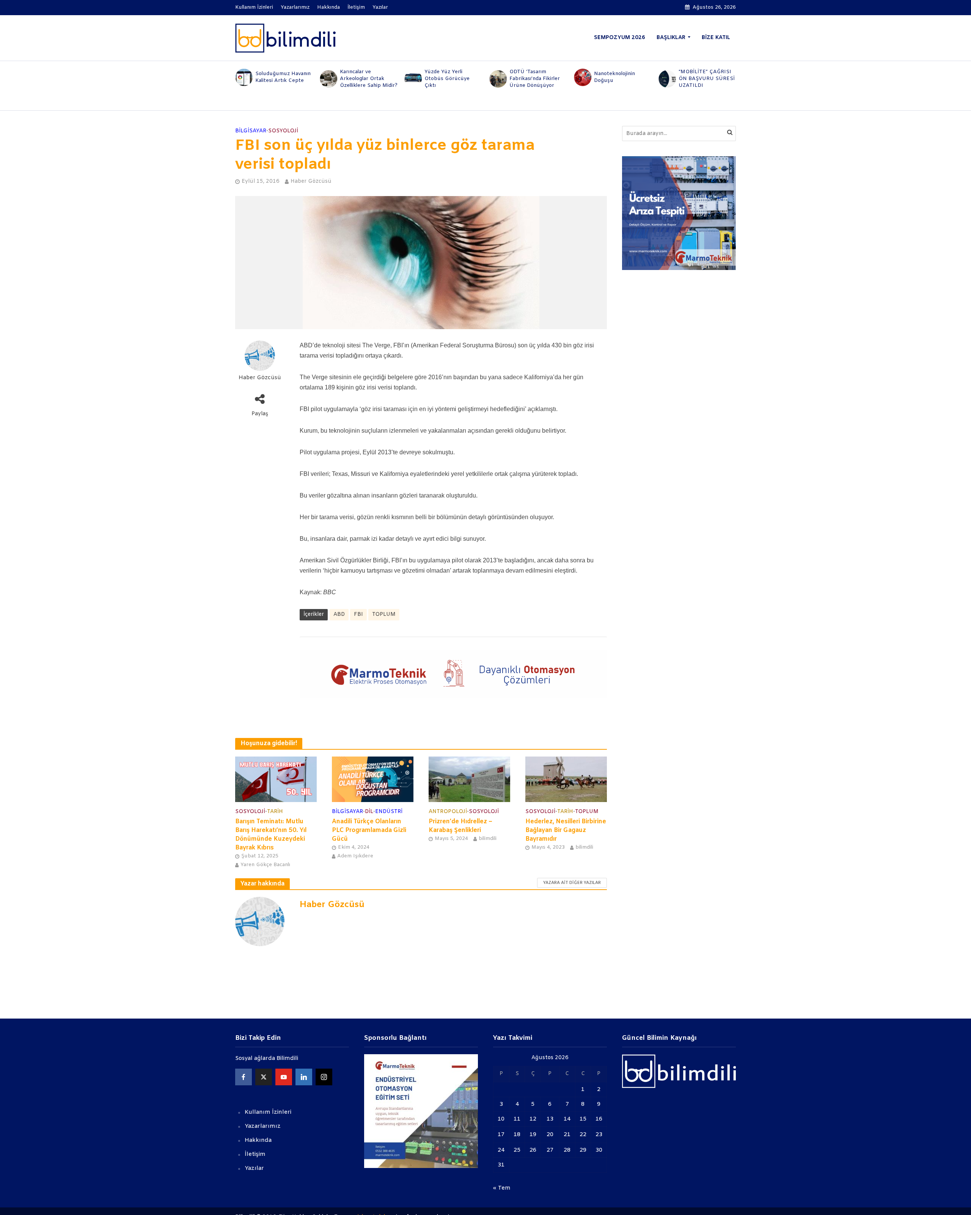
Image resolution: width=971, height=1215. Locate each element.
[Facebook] (243, 1077)
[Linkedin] (303, 1077)
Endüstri (388, 811)
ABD (339, 614)
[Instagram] (324, 1077)
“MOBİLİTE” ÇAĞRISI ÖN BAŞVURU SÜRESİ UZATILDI (707, 79)
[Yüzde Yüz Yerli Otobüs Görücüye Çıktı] (413, 79)
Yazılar (380, 7)
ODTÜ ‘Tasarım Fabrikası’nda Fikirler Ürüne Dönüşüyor (534, 79)
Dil (369, 811)
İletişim (356, 7)
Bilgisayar (250, 131)
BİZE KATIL (716, 37)
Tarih (275, 811)
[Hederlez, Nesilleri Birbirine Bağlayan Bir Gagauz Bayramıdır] (566, 779)
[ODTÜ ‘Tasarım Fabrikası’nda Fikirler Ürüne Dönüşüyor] (497, 79)
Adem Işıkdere (355, 856)
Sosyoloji (283, 131)
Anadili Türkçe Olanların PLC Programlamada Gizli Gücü (369, 830)
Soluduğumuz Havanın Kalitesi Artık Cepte (283, 77)
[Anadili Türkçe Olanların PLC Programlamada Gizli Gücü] (372, 779)
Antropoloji (448, 811)
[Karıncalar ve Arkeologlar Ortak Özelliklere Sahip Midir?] (328, 79)
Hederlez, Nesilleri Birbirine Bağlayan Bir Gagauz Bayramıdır (565, 830)
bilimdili (487, 838)
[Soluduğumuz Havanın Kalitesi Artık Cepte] (243, 77)
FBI (358, 614)
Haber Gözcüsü (311, 181)
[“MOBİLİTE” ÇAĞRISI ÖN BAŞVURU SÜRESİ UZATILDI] (667, 79)
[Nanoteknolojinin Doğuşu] (582, 77)
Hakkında (328, 7)
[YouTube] (283, 1077)
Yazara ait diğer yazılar (572, 882)
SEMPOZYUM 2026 (619, 37)
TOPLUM (384, 614)
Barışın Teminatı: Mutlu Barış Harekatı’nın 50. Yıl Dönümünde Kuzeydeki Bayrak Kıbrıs (270, 835)
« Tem (502, 1188)
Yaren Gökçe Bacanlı (265, 865)
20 (550, 1134)
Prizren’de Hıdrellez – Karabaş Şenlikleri (460, 826)
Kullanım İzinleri (254, 7)
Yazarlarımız (295, 7)
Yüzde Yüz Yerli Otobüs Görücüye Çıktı (447, 79)
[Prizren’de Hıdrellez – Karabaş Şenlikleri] (469, 779)
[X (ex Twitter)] (263, 1077)
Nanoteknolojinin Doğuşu (614, 77)
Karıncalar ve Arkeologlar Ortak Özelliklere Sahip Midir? (369, 79)
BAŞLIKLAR (671, 37)
